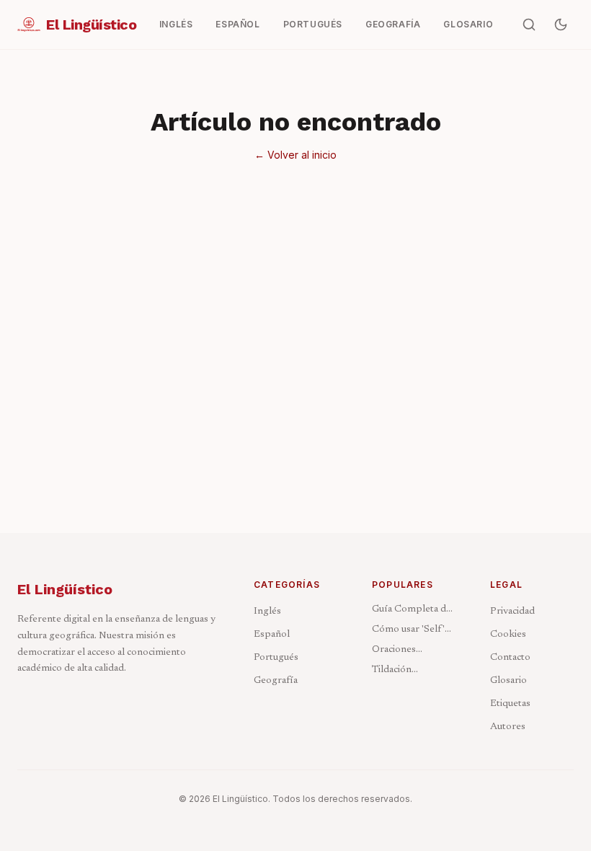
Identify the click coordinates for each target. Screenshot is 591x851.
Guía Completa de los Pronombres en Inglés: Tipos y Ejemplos (411, 610)
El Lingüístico (64, 589)
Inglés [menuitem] (176, 24)
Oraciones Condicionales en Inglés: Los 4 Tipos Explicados (413, 651)
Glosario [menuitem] (468, 24)
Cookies (508, 635)
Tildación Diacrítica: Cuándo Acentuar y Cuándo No (413, 671)
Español (272, 635)
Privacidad (512, 612)
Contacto (510, 658)
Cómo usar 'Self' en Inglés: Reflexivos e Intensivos (408, 631)
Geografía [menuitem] (392, 24)
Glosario (508, 681)
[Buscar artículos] (529, 25)
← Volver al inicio (295, 155)
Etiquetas (510, 704)
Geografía (276, 681)
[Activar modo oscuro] (561, 25)
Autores (507, 727)
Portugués (276, 658)
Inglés (267, 612)
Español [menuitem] (237, 24)
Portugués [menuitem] (312, 24)
